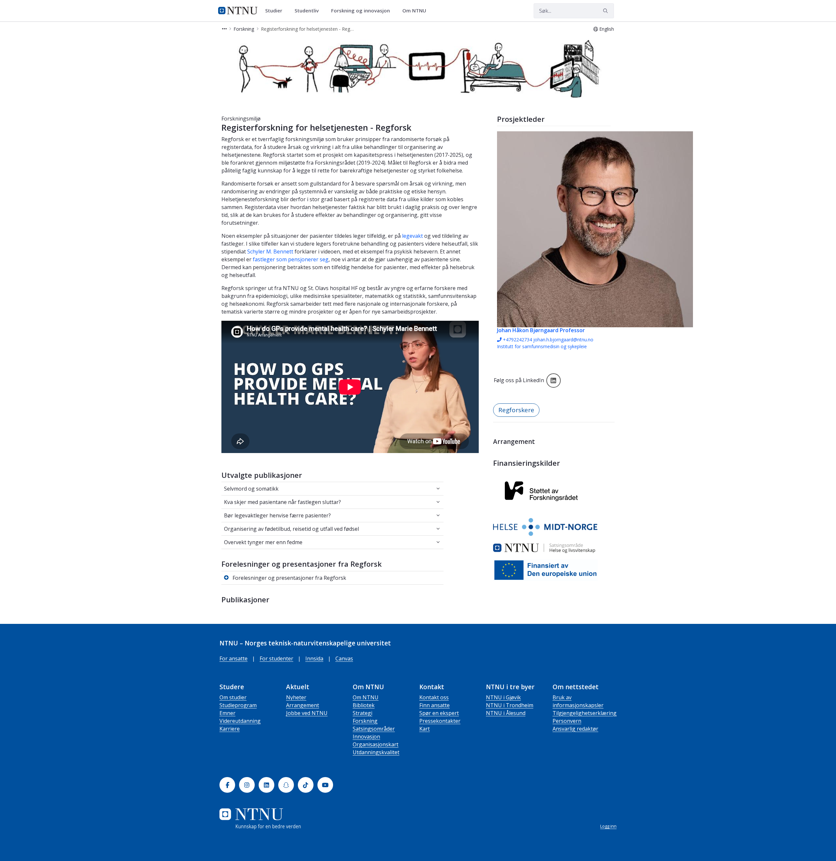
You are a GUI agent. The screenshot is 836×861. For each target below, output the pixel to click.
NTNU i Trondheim (509, 705)
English (606, 29)
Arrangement (302, 705)
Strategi (362, 713)
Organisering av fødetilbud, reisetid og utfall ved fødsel (292, 528)
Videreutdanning (240, 720)
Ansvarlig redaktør (575, 728)
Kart (424, 728)
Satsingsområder (374, 728)
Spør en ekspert (439, 713)
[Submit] (606, 11)
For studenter (276, 658)
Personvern (567, 720)
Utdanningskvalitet (376, 752)
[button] (224, 28)
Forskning (365, 720)
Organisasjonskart (375, 744)
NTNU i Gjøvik (503, 697)
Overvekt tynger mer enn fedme (263, 542)
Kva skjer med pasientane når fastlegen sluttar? (282, 502)
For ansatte (233, 658)
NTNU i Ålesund (505, 713)
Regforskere (516, 410)
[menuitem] (276, 11)
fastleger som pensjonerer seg (291, 259)
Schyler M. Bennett (270, 251)
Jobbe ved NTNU (307, 713)
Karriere (229, 728)
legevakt (412, 235)
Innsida (314, 658)
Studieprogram (238, 705)
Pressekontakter (439, 720)
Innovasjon (366, 736)
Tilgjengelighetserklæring (585, 713)
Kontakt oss (434, 697)
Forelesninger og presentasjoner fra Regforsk (289, 577)
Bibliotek (364, 705)
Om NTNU (365, 697)
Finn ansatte (434, 705)
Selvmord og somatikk (251, 488)
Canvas (344, 658)
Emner (227, 713)
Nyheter (296, 697)
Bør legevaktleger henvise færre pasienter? (277, 515)
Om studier (233, 697)
